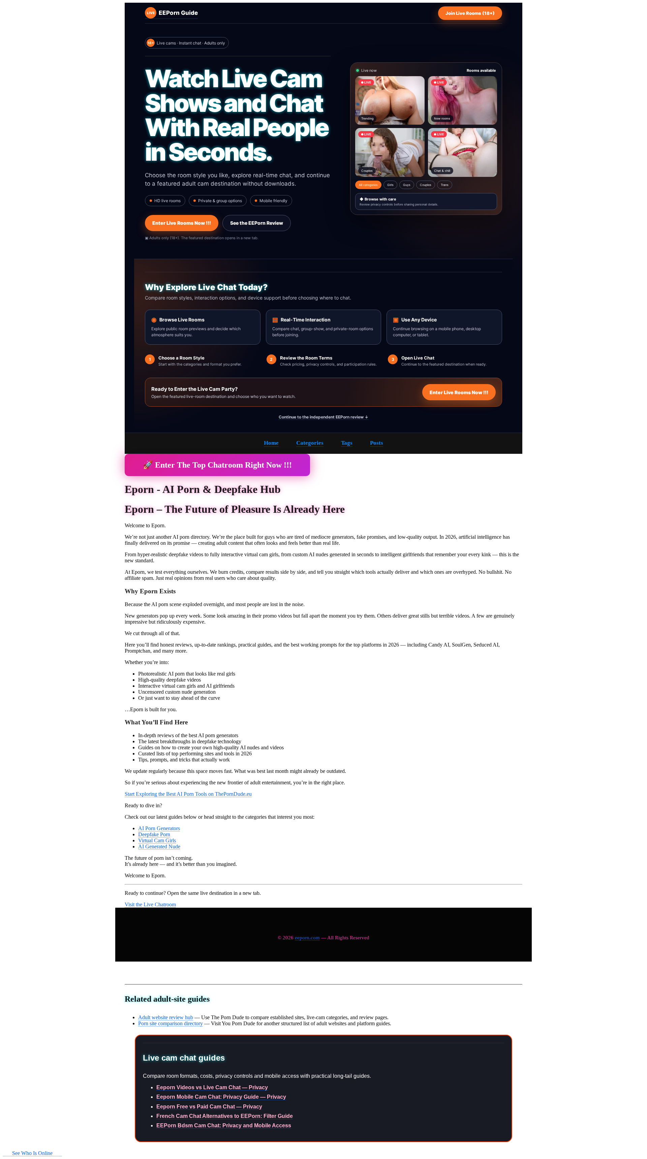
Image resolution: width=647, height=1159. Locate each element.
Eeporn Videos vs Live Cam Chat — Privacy (212, 1087)
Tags (346, 443)
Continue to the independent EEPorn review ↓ (323, 416)
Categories (310, 443)
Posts (376, 443)
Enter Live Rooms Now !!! (181, 223)
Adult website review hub (165, 1017)
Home (271, 443)
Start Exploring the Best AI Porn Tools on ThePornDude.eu (188, 794)
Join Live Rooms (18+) (470, 13)
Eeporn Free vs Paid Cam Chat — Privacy (209, 1106)
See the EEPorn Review (256, 223)
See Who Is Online (32, 1153)
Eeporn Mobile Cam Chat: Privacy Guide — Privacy (221, 1097)
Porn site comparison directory (170, 1023)
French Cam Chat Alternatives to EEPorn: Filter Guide (224, 1116)
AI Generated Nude (159, 846)
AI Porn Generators (159, 828)
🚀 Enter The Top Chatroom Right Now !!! (217, 465)
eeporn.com (307, 937)
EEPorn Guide (172, 12)
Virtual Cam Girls (157, 840)
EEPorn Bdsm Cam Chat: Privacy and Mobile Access (223, 1125)
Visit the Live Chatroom (150, 904)
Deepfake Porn (154, 834)
